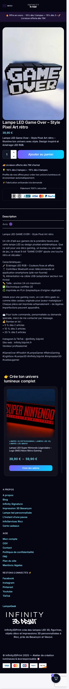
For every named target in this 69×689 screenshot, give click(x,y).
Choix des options (30, 468)
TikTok (6, 595)
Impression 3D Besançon (17, 508)
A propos (8, 495)
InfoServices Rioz (13, 521)
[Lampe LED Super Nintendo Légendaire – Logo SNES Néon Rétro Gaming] (31, 413)
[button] (13, 152)
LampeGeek (9, 606)
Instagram (8, 582)
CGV (5, 543)
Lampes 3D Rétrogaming (21, 441)
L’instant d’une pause (15, 517)
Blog (5, 499)
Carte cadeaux (11, 525)
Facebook (8, 578)
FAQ (5, 556)
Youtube (7, 591)
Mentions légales (12, 565)
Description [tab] (9, 216)
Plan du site (9, 560)
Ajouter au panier (40, 154)
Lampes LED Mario (18, 443)
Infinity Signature (13, 503)
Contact (7, 547)
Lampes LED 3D (43, 441)
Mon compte (10, 538)
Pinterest (8, 587)
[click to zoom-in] (33, 73)
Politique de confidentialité (18, 552)
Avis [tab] (7, 224)
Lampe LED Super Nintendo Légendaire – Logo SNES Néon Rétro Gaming (30, 449)
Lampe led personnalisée (17, 512)
